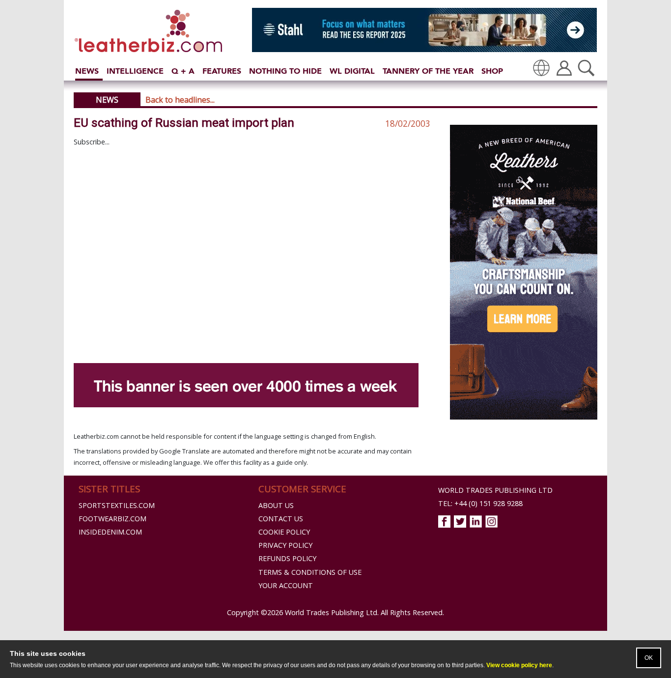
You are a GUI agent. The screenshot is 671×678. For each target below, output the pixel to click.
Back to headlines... (180, 99)
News (87, 71)
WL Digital (352, 71)
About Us (276, 505)
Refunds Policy (287, 558)
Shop (492, 71)
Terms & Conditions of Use (310, 572)
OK (648, 657)
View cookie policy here (519, 665)
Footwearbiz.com (112, 518)
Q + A (183, 71)
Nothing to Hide (285, 71)
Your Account (285, 585)
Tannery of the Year (428, 71)
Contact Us (280, 518)
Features (221, 71)
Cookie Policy (284, 532)
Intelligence (135, 71)
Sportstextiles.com (117, 505)
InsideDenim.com (110, 532)
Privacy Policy (285, 545)
